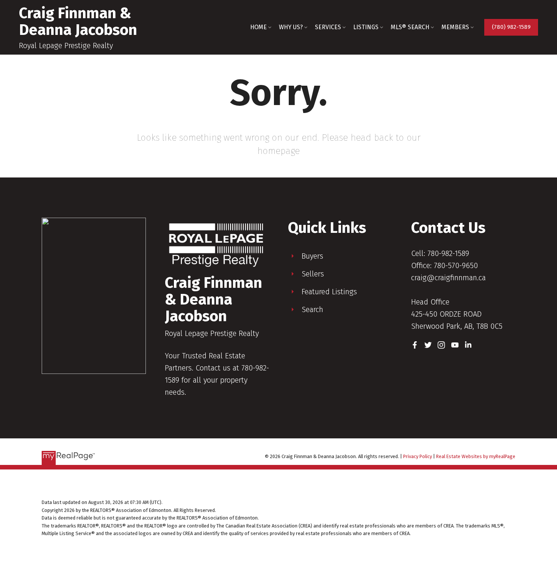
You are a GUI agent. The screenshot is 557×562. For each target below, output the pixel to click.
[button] (511, 27)
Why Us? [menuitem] (291, 27)
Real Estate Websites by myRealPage (475, 456)
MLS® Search (410, 27)
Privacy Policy (417, 456)
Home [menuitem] (258, 27)
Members (455, 27)
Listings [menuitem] (366, 27)
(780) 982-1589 (511, 27)
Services (328, 27)
